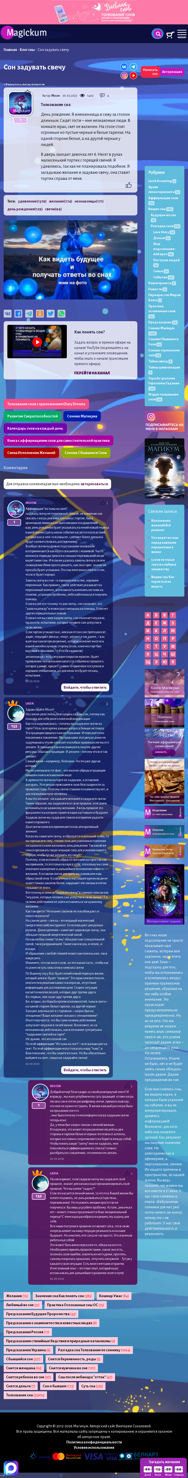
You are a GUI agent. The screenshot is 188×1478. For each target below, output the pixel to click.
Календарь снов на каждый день (35, 428)
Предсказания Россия (27, 1332)
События (163, 277)
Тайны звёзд (159, 361)
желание (60, 201)
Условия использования (94, 1447)
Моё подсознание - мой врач (164, 249)
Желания (17, 1296)
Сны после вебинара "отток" (85, 1377)
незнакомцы (89, 201)
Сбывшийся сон (23, 1359)
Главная (10, 50)
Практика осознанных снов (161, 311)
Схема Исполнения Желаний (31, 453)
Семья (160, 271)
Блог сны (27, 50)
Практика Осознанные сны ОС (75, 1305)
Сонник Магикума (82, 416)
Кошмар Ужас (114, 1296)
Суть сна (92, 1386)
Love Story (163, 232)
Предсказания (162, 322)
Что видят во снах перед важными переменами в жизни (164, 545)
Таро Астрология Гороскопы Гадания (163, 383)
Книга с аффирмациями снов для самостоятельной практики (58, 441)
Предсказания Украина (28, 1350)
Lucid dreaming (161, 181)
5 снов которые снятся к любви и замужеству (163, 564)
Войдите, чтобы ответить (85, 687)
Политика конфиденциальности (94, 1442)
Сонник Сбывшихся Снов (86, 453)
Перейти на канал (92, 373)
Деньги (161, 238)
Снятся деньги (20, 1386)
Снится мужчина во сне (72, 1368)
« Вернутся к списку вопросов (24, 84)
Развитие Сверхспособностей (32, 416)
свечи (53, 209)
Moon (55, 95)
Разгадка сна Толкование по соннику (94, 1350)
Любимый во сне (23, 1305)
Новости (157, 289)
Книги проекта (161, 283)
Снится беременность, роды (74, 1359)
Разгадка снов (165, 226)
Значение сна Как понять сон (63, 1296)
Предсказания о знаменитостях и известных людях (51, 1323)
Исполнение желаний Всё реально (161, 525)
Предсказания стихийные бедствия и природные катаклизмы (60, 1341)
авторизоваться (94, 484)
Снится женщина (24, 1368)
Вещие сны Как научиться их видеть (162, 581)
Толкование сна (25, 1395)
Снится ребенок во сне (28, 1377)
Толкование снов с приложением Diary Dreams (46, 404)
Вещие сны (160, 209)
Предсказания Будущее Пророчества (41, 1314)
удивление (32, 201)
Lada (29, 703)
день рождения (25, 209)
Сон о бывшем (58, 1386)
